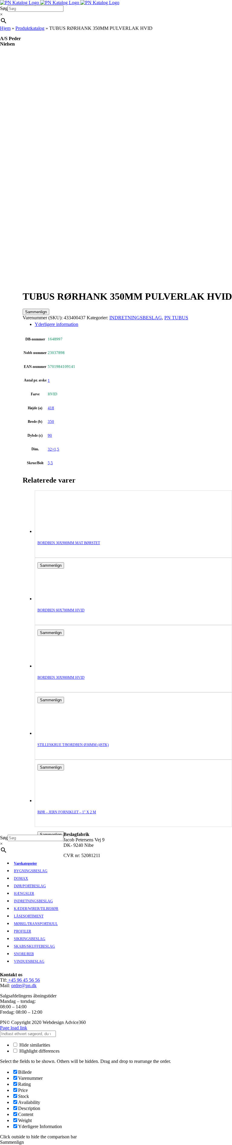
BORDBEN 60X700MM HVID (61, 610)
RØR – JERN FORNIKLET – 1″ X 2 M (66, 812)
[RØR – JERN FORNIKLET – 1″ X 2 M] (61, 800)
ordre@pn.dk (24, 985)
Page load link (13, 1027)
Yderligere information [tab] (56, 324)
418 (51, 408)
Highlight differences (39, 1051)
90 (50, 435)
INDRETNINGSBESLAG (135, 317)
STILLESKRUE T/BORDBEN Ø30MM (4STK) (73, 745)
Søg (4, 8)
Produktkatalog (29, 28)
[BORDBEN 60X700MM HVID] (61, 598)
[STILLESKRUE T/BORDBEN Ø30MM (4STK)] (61, 733)
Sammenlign (36, 312)
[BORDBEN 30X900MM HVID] (61, 665)
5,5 (50, 463)
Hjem (5, 28)
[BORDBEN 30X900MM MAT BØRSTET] (61, 531)
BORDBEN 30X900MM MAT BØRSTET (68, 543)
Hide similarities (34, 1045)
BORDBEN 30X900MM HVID (61, 677)
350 (51, 421)
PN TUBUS (176, 317)
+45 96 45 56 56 (23, 980)
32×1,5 (53, 449)
